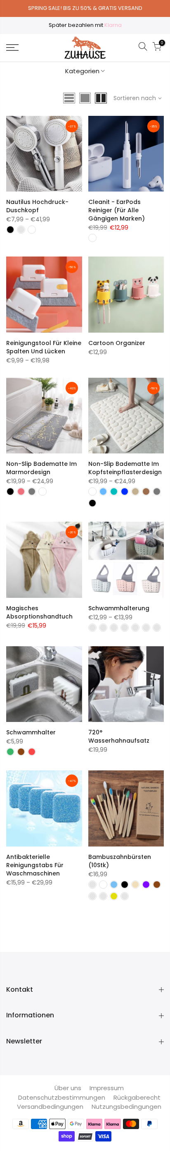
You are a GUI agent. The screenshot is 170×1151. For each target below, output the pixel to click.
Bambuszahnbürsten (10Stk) (119, 861)
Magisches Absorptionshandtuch (39, 612)
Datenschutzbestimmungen (61, 1097)
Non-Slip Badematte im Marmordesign (41, 468)
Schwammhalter (31, 732)
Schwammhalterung (118, 608)
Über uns (67, 1088)
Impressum (107, 1088)
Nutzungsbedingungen (126, 1106)
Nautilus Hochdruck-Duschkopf (37, 206)
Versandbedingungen (50, 1106)
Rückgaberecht (137, 1097)
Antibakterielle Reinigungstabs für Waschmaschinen (35, 865)
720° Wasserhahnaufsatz (118, 736)
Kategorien (82, 71)
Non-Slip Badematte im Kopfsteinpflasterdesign (125, 468)
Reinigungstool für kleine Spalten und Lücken (43, 347)
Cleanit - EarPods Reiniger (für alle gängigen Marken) (116, 210)
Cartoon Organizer (116, 343)
